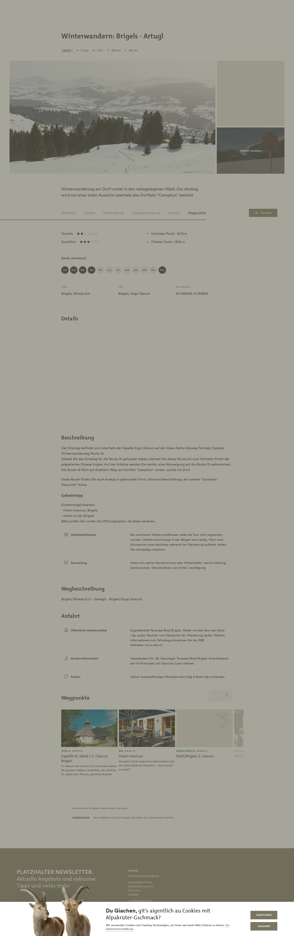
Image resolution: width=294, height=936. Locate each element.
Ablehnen (264, 926)
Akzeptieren (264, 915)
